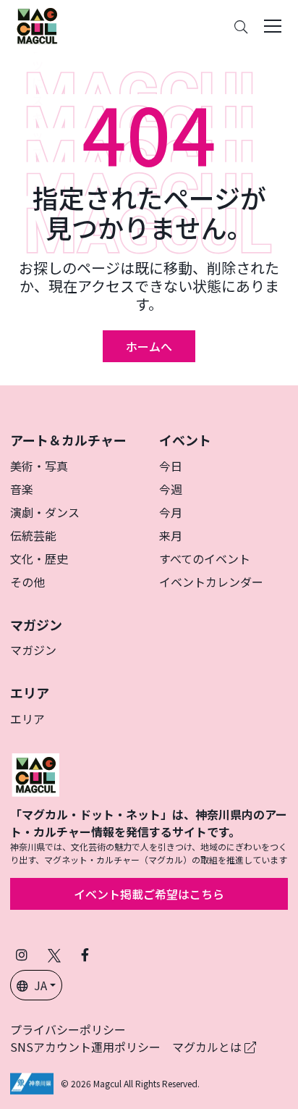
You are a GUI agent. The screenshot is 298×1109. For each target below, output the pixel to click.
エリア (27, 718)
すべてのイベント (204, 558)
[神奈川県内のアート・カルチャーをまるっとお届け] (37, 26)
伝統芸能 (33, 535)
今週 (170, 489)
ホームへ (149, 346)
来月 (170, 535)
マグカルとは (208, 1046)
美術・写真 (39, 465)
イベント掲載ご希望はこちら (149, 894)
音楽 (21, 489)
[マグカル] (35, 773)
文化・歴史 (39, 558)
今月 (170, 512)
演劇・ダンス (45, 512)
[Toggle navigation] (272, 26)
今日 (170, 465)
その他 (27, 581)
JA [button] (40, 985)
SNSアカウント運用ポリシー (85, 1046)
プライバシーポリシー (68, 1029)
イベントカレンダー (211, 581)
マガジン (33, 649)
